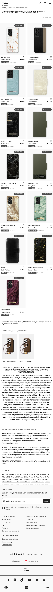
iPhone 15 (9, 479)
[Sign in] (40, 3)
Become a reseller (33, 528)
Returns (5, 528)
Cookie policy (7, 545)
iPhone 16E (6, 477)
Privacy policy (7, 542)
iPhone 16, (14, 477)
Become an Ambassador (35, 525)
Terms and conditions (10, 539)
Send (46, 501)
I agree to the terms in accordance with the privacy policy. (28, 508)
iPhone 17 (5, 474)
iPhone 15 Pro (18, 479)
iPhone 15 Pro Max (41, 479)
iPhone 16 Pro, (23, 477)
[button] (26, 554)
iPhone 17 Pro (14, 474)
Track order (6, 520)
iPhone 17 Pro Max (26, 474)
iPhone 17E (45, 474)
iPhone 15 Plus (29, 479)
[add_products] (23, 57)
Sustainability (31, 522)
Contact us (6, 522)
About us (29, 520)
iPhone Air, (37, 474)
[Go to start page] (5, 4)
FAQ (3, 525)
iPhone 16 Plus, (34, 477)
